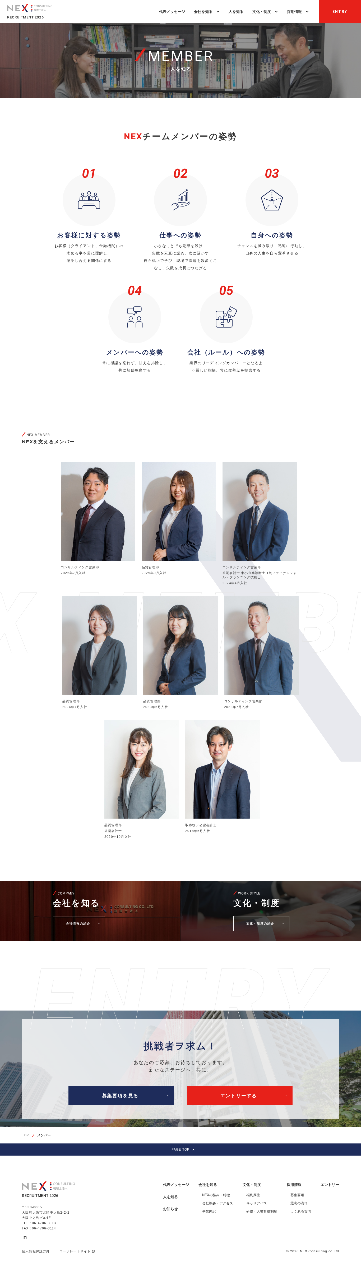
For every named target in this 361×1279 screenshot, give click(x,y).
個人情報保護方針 (36, 1251)
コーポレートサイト (75, 1251)
